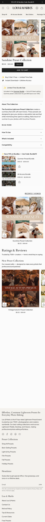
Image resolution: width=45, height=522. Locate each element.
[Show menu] (3, 8)
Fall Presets (6, 460)
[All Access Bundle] (9, 179)
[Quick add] (4, 236)
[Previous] (3, 2)
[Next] (42, 2)
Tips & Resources (8, 513)
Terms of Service (6, 490)
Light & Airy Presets (9, 452)
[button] (8, 8)
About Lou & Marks (8, 501)
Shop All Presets (8, 444)
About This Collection (10, 104)
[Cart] (41, 8)
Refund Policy (7, 509)
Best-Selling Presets (9, 448)
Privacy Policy (35, 489)
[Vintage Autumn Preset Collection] (20, 288)
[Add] (19, 166)
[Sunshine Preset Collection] (22, 217)
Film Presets (6, 456)
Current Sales (7, 517)
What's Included (8, 139)
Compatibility (7, 145)
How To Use (6, 132)
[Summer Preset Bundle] (9, 163)
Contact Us (6, 505)
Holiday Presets (7, 464)
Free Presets (6, 521)
